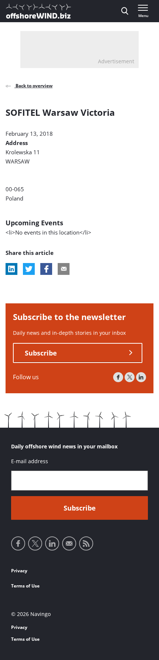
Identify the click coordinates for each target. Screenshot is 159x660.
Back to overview (33, 85)
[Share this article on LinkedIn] (11, 269)
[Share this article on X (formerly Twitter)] (29, 269)
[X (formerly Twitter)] (130, 377)
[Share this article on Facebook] (46, 269)
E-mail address (29, 461)
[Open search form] (124, 11)
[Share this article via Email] (64, 269)
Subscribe (41, 352)
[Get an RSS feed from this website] (86, 543)
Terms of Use (25, 586)
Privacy (19, 571)
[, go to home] (38, 11)
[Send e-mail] (69, 543)
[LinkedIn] (141, 377)
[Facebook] (118, 377)
